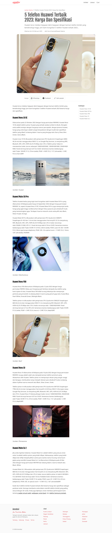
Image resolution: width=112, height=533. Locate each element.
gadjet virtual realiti (24, 493)
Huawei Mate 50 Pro (85, 111)
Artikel (86, 2)
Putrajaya (85, 511)
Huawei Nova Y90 (85, 114)
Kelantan (84, 516)
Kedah (84, 519)
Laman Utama (28, 10)
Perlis (45, 521)
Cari (98, 2)
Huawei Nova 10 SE (85, 109)
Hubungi (21, 520)
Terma (32, 520)
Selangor (65, 511)
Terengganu (66, 516)
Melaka (65, 514)
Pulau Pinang (67, 519)
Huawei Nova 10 (84, 116)
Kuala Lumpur (47, 511)
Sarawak (84, 521)
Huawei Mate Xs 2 (85, 118)
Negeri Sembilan (48, 514)
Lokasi (92, 2)
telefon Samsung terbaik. (58, 493)
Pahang (45, 516)
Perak (45, 519)
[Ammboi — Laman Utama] (17, 2)
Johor (83, 514)
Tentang (15, 520)
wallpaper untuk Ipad (39, 493)
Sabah (64, 521)
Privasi (27, 520)
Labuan (45, 524)
